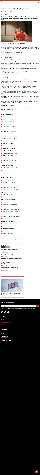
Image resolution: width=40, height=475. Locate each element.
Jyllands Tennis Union (6, 322)
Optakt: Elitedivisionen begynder (19, 239)
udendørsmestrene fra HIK (21, 81)
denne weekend (20, 46)
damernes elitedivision (5, 51)
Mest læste (8, 247)
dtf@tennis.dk (4, 337)
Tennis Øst (3, 324)
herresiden (4, 79)
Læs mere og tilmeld (5, 295)
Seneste (3, 247)
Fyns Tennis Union (5, 319)
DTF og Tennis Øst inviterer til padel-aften (20, 237)
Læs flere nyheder (4, 273)
